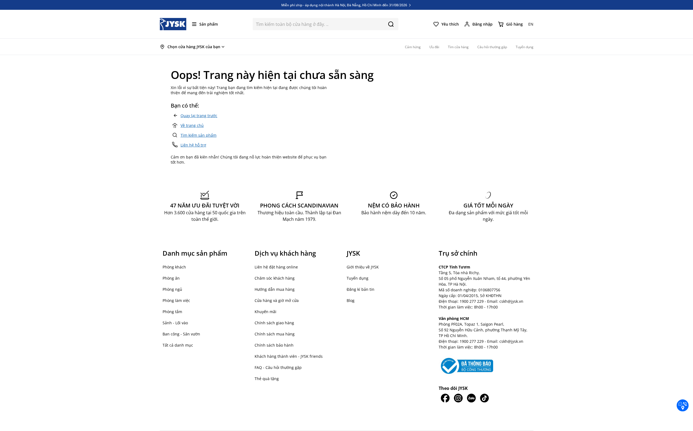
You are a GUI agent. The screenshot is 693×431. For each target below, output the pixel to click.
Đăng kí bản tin (360, 289)
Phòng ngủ (172, 289)
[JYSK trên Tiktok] (484, 398)
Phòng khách (174, 267)
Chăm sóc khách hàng (275, 278)
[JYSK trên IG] (458, 398)
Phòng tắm (172, 311)
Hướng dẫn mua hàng (275, 289)
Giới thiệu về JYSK (363, 267)
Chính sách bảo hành (274, 345)
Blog (351, 300)
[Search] (390, 24)
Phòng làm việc (176, 300)
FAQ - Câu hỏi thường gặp (278, 367)
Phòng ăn (171, 278)
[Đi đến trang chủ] (173, 24)
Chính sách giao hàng (274, 322)
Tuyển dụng (357, 278)
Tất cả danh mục (178, 345)
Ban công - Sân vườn (181, 334)
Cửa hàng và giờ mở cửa (277, 300)
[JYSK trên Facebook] (445, 398)
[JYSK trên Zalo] (471, 398)
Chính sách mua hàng (275, 334)
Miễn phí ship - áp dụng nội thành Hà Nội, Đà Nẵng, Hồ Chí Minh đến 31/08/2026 (344, 5)
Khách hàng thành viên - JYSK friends (289, 356)
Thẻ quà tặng (267, 378)
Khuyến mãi (265, 311)
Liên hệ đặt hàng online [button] (276, 267)
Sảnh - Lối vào (175, 322)
